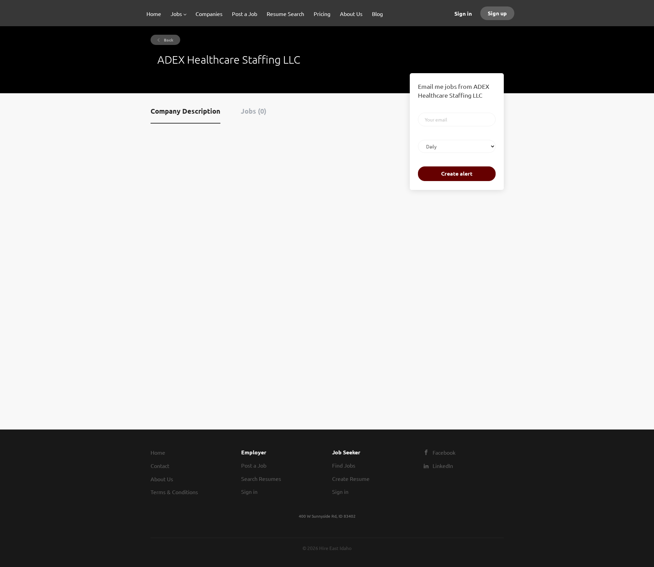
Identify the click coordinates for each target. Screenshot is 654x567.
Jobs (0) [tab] (253, 111)
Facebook (444, 452)
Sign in (463, 13)
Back (168, 40)
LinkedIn (443, 465)
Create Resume (351, 478)
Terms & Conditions (174, 491)
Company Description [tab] (185, 111)
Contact (160, 465)
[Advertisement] (430, 302)
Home (158, 452)
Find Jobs (343, 465)
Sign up (497, 13)
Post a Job (253, 465)
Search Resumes (261, 478)
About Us (162, 478)
